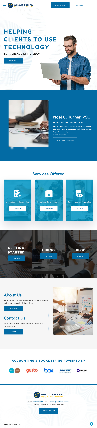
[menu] (4, 5)
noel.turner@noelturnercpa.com (58, 402)
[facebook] (91, 424)
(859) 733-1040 (38, 402)
